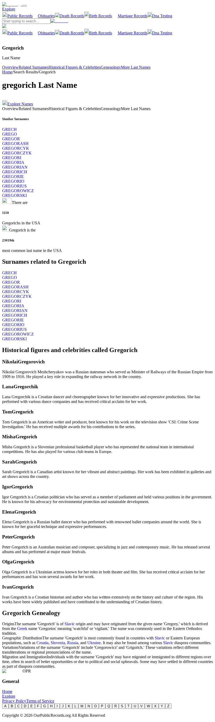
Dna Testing (162, 16)
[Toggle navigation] (25, 6)
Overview (10, 67)
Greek (22, 628)
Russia (72, 642)
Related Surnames (34, 67)
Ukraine (94, 642)
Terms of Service (40, 701)
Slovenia (58, 642)
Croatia (42, 642)
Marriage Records (132, 16)
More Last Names (135, 67)
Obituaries (46, 16)
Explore (8, 9)
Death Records (72, 16)
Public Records (20, 16)
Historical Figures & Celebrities (75, 67)
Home (7, 72)
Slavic (69, 624)
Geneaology (111, 67)
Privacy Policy (14, 701)
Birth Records (100, 16)
